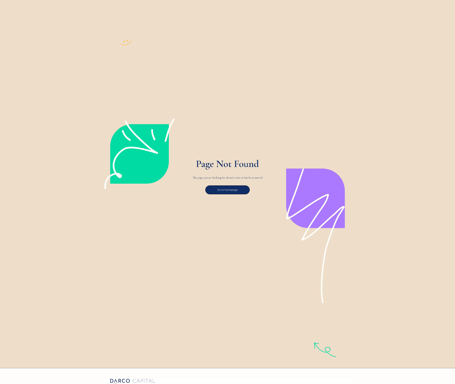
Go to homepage (227, 189)
